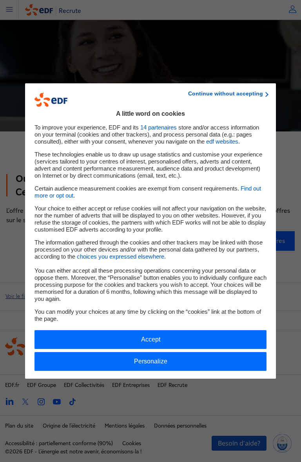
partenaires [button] (158, 127)
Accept (150, 339)
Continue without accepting (225, 93)
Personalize (150, 361)
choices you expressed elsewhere (120, 256)
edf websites (222, 141)
